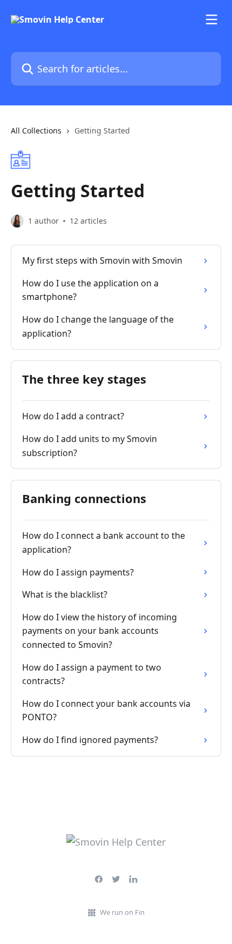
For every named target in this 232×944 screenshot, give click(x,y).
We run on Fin (122, 912)
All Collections (36, 130)
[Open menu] (211, 19)
